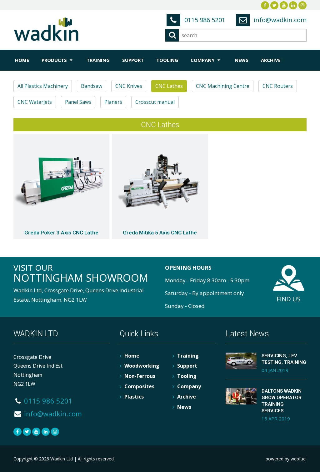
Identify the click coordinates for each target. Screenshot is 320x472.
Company (203, 60)
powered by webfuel (286, 459)
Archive (271, 60)
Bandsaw (91, 86)
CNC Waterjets (35, 101)
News (241, 60)
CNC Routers (277, 86)
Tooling (167, 60)
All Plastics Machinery (43, 86)
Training (98, 60)
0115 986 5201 (204, 20)
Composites (139, 386)
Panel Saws (78, 101)
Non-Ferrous (139, 376)
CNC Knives (128, 86)
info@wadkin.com (279, 20)
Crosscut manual (155, 101)
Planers (113, 101)
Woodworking (141, 365)
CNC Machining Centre (222, 86)
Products (55, 60)
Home (22, 60)
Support (133, 60)
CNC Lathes (169, 86)
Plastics (134, 396)
